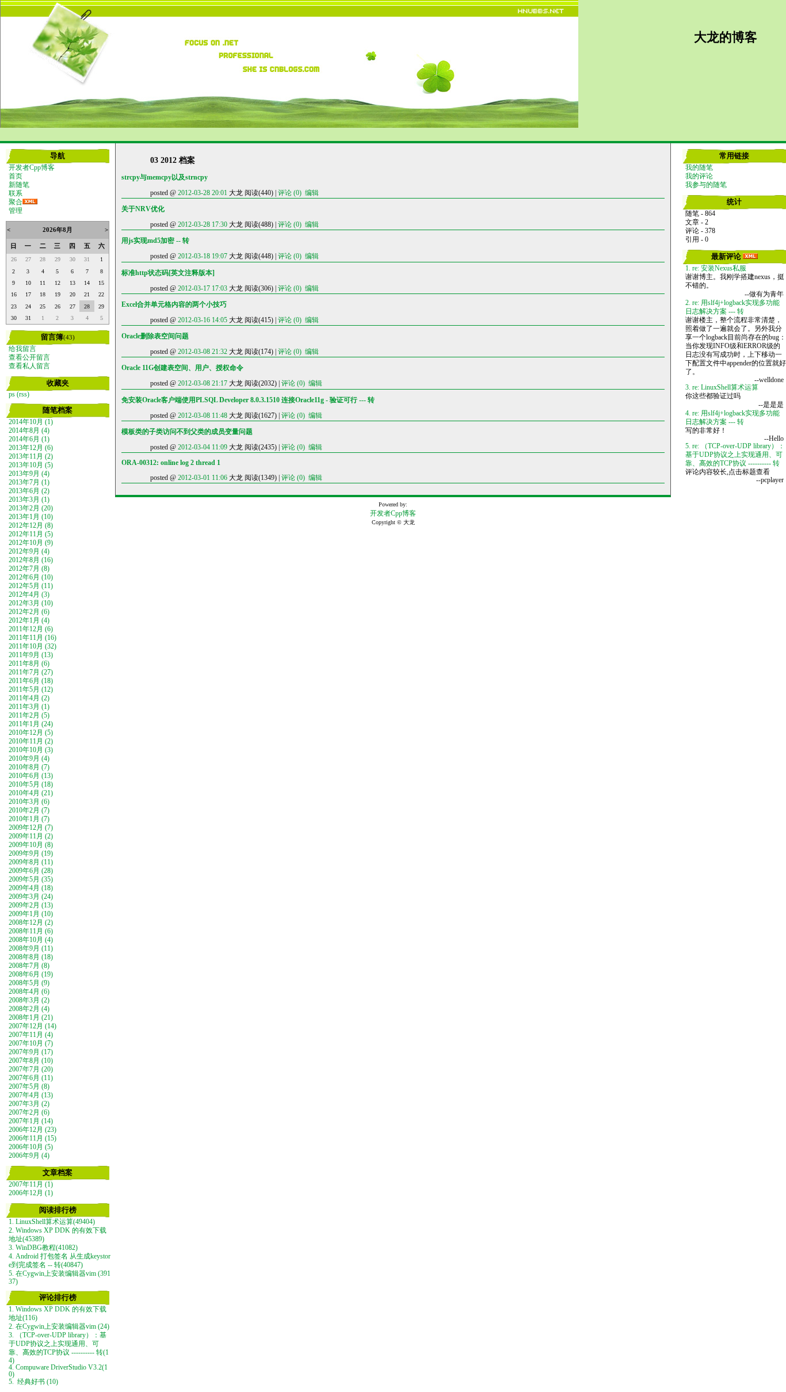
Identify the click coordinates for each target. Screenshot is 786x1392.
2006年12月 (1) (31, 1192)
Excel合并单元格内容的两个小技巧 (174, 304)
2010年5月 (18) (31, 784)
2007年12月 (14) (32, 1026)
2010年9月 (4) (29, 758)
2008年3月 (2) (29, 1000)
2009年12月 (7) (31, 827)
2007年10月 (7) (31, 1043)
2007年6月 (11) (31, 1077)
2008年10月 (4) (31, 939)
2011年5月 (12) (31, 689)
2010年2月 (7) (29, 810)
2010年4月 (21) (31, 793)
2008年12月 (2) (31, 922)
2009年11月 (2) (31, 836)
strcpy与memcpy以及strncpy (164, 177)
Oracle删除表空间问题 (155, 336)
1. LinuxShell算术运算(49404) (52, 1221)
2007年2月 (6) (29, 1112)
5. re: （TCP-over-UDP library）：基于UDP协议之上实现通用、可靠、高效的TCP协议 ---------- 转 (735, 455)
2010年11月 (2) (31, 741)
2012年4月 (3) (29, 594)
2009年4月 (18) (31, 887)
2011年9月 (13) (31, 654)
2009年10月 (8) (31, 844)
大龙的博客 (725, 37)
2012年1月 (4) (29, 620)
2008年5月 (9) (29, 982)
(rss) (23, 394)
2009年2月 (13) (31, 905)
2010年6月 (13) (31, 775)
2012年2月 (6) (29, 611)
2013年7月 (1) (29, 482)
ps (12, 394)
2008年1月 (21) (31, 1017)
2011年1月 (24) (31, 723)
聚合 (15, 202)
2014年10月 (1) (31, 421)
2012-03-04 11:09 (202, 447)
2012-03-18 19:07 (202, 256)
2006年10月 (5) (31, 1146)
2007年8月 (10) (31, 1060)
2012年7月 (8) (29, 568)
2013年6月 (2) (29, 490)
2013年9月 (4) (29, 473)
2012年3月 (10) (31, 603)
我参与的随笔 (706, 184)
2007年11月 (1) (31, 1184)
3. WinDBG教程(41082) (43, 1247)
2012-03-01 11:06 (202, 477)
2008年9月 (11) (31, 948)
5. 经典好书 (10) (33, 1381)
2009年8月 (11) (31, 862)
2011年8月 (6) (29, 663)
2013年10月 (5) (31, 465)
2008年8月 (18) (31, 957)
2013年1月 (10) (31, 516)
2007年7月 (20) (31, 1069)
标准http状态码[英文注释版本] (168, 273)
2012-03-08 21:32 (202, 351)
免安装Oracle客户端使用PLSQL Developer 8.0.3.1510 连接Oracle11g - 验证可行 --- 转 (248, 400)
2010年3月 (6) (29, 801)
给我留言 (22, 348)
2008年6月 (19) (31, 974)
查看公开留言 (29, 357)
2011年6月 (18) (31, 680)
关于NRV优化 (143, 209)
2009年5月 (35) (31, 879)
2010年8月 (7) (29, 767)
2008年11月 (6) (31, 931)
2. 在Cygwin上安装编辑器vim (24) (59, 1326)
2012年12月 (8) (31, 525)
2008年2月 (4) (29, 1008)
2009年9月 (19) (31, 853)
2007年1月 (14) (31, 1121)
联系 (15, 193)
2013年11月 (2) (31, 456)
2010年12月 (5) (31, 732)
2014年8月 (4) (29, 430)
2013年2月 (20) (31, 508)
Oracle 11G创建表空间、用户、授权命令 (182, 368)
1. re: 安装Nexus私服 (715, 268)
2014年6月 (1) (29, 439)
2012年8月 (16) (31, 559)
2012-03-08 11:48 (202, 415)
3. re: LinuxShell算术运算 (721, 387)
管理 (15, 210)
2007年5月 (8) (29, 1086)
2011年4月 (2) (29, 698)
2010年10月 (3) (31, 749)
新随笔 (19, 184)
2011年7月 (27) (31, 672)
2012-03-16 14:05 (202, 319)
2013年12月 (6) (31, 447)
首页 (15, 176)
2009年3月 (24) (31, 896)
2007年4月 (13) (31, 1095)
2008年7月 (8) (29, 965)
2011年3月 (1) (29, 706)
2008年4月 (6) (29, 991)
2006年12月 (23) (32, 1129)
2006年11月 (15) (32, 1138)
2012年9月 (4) (29, 551)
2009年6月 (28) (31, 870)
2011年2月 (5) (29, 715)
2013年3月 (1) (29, 499)
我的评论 (699, 176)
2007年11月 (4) (31, 1034)
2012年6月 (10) (31, 577)
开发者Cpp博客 (32, 167)
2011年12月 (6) (31, 629)
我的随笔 (699, 167)
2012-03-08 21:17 (202, 383)
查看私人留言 (29, 366)
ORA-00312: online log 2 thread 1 (170, 463)
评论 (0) (290, 192)
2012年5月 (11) (31, 585)
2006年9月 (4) (29, 1155)
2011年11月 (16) (32, 637)
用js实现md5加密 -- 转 (155, 241)
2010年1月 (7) (29, 818)
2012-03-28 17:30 (202, 224)
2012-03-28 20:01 (202, 192)
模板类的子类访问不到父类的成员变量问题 (187, 432)
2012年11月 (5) (31, 534)
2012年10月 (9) (31, 542)
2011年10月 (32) (32, 646)
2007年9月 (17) (31, 1051)
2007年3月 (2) (29, 1103)
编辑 (312, 192)
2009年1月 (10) (31, 913)
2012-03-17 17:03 (202, 288)
